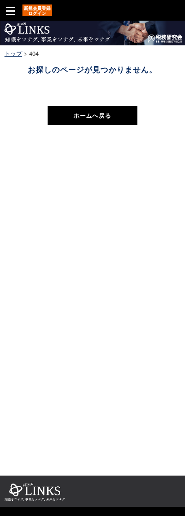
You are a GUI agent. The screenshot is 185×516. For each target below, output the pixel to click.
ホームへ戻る (92, 115)
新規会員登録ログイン (37, 10)
